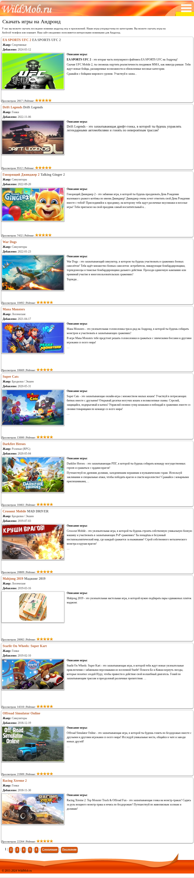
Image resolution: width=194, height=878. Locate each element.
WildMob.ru (25, 870)
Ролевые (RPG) (21, 448)
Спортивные (19, 44)
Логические (19, 314)
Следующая (49, 849)
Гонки (15, 112)
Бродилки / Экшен (23, 381)
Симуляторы (19, 179)
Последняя (69, 849)
